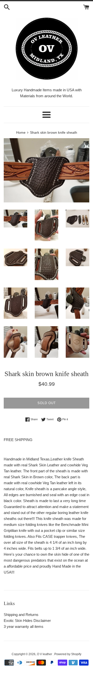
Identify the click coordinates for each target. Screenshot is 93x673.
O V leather (45, 654)
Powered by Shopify (67, 654)
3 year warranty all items (23, 626)
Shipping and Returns (21, 614)
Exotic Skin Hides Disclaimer (27, 620)
